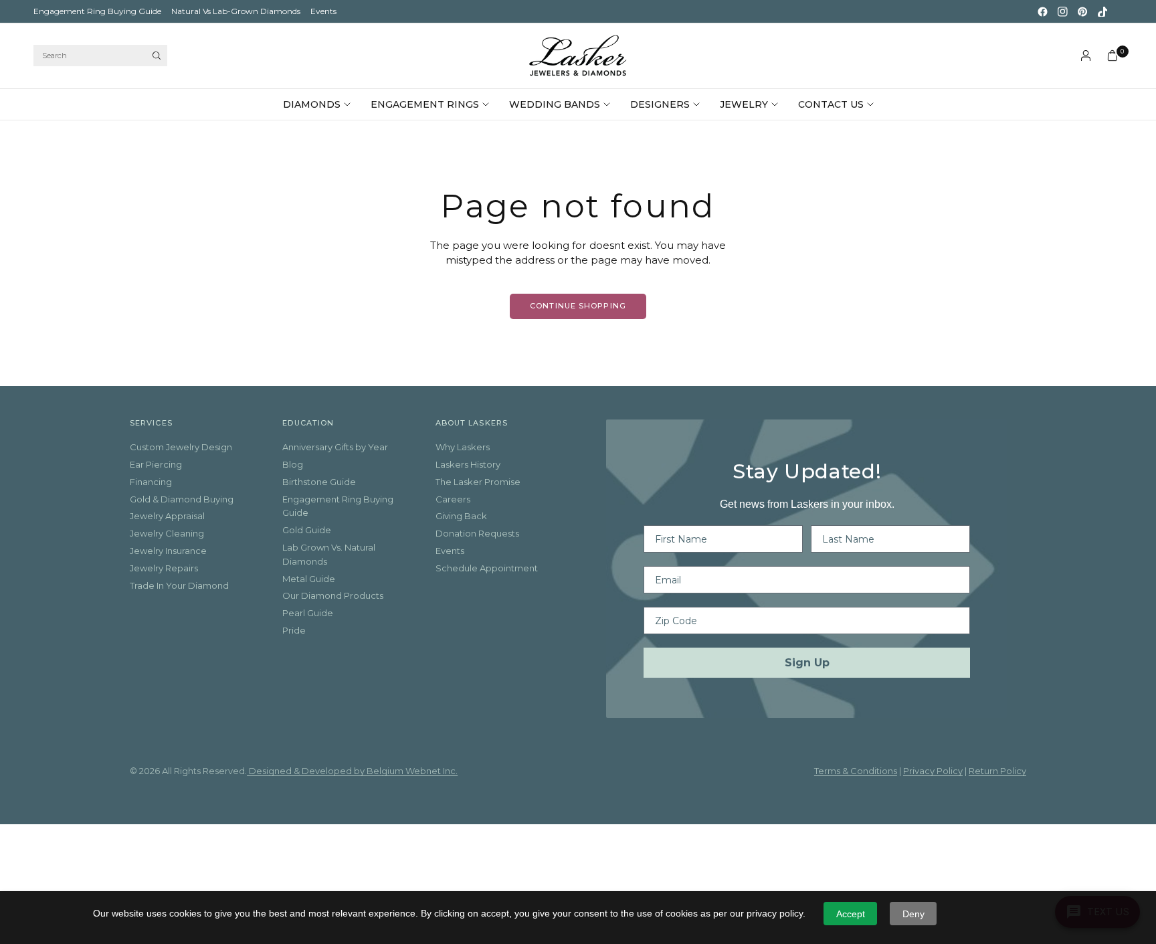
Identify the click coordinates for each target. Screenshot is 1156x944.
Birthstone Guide (319, 481)
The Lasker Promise (478, 481)
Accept (850, 914)
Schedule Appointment (487, 568)
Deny (913, 914)
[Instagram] (1062, 11)
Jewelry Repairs (164, 568)
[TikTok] (1102, 11)
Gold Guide (306, 530)
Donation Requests (477, 533)
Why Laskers (463, 447)
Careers (453, 499)
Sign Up (807, 662)
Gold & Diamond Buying (181, 499)
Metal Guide (308, 578)
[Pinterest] (1082, 11)
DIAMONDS (312, 104)
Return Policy (997, 770)
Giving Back (461, 515)
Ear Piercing (156, 464)
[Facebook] (1042, 11)
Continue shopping (578, 305)
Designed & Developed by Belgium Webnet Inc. (352, 770)
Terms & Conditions (855, 770)
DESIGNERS (660, 104)
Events (323, 11)
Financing (151, 481)
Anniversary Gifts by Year (335, 447)
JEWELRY (744, 104)
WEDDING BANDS (554, 104)
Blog (292, 464)
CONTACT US (831, 104)
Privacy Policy (933, 770)
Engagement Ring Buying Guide (97, 11)
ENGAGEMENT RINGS (425, 104)
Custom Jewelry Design (181, 447)
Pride (294, 630)
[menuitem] (97, 11)
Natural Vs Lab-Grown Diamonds (235, 11)
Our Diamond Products (332, 595)
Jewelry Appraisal (167, 515)
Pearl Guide (307, 612)
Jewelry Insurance (168, 550)
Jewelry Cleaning (167, 533)
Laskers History (468, 464)
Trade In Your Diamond (179, 585)
